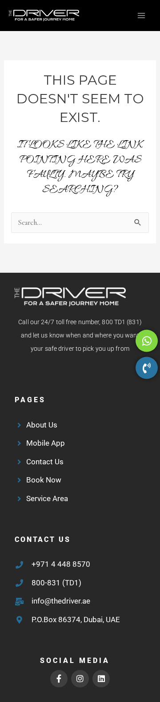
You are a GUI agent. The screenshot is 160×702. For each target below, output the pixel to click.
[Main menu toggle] (141, 16)
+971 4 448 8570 (61, 564)
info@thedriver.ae (61, 600)
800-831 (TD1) (56, 582)
